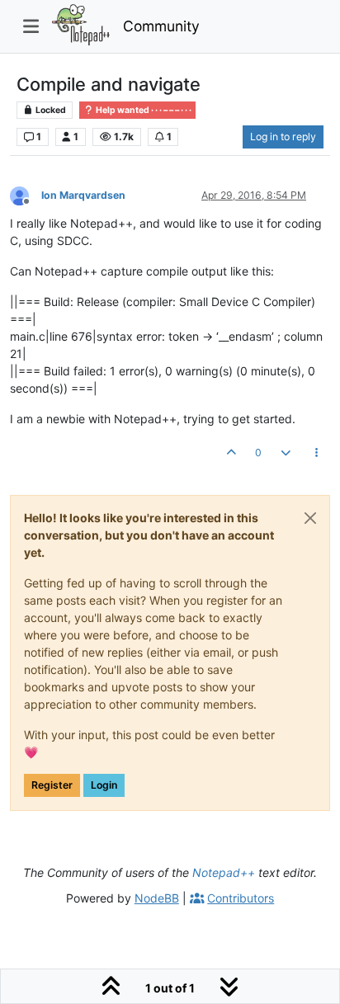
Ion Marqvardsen (83, 195)
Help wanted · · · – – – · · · (142, 110)
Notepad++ (223, 872)
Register (52, 785)
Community (161, 26)
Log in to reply (283, 136)
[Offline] (25, 194)
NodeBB (157, 898)
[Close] (310, 518)
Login (104, 785)
